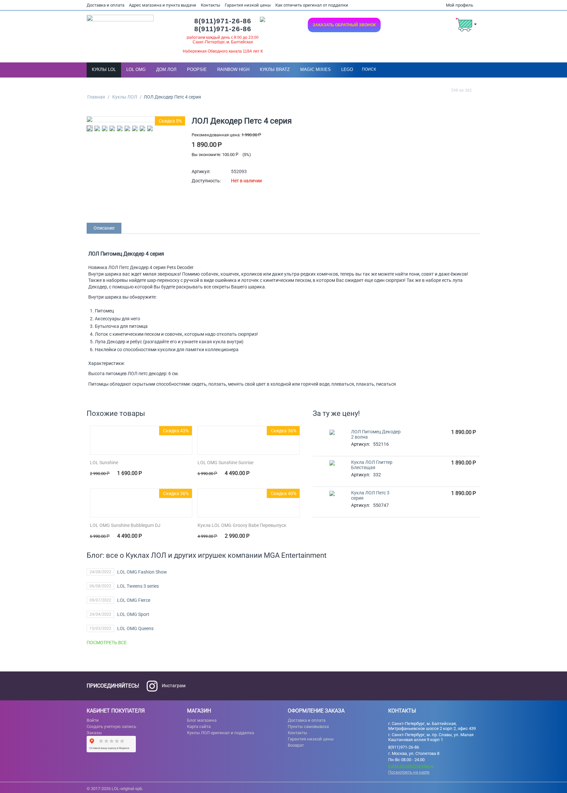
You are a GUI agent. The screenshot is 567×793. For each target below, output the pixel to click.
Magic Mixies (315, 69)
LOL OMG (136, 69)
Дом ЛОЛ (166, 69)
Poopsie (197, 69)
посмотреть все (107, 642)
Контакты (210, 5)
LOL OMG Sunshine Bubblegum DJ (125, 525)
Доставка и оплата (105, 5)
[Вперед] (478, 90)
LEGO (347, 69)
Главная (96, 97)
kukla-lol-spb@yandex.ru (411, 765)
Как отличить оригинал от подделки (311, 5)
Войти (93, 720)
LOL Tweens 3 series (138, 586)
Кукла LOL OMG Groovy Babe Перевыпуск (242, 525)
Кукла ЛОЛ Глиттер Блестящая (371, 465)
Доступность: (206, 180)
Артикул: (201, 171)
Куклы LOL (104, 69)
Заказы (94, 732)
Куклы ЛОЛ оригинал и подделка (220, 732)
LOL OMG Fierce (133, 600)
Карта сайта (199, 726)
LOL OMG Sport (133, 614)
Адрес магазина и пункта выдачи (162, 5)
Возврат (296, 745)
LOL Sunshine (104, 462)
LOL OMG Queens (135, 628)
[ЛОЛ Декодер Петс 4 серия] (136, 119)
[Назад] (445, 90)
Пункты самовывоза (308, 726)
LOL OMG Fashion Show (142, 572)
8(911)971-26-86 (222, 21)
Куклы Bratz (275, 69)
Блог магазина (202, 720)
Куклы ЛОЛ (124, 97)
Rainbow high (233, 69)
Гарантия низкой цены (248, 5)
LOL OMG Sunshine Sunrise (225, 462)
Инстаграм (173, 685)
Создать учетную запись (111, 726)
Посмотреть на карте (409, 772)
